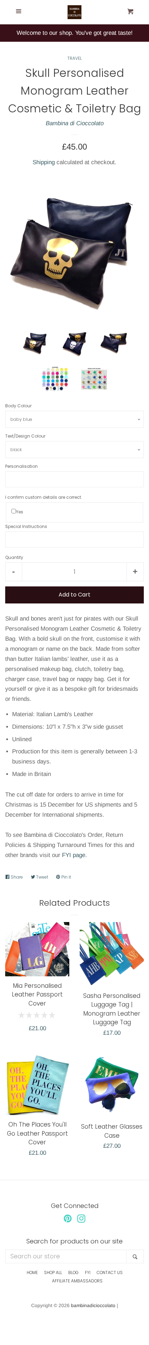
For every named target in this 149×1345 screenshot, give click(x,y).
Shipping (44, 162)
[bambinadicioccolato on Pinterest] (67, 1220)
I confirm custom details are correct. (43, 497)
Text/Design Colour (25, 436)
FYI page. (74, 855)
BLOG (73, 1272)
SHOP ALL (53, 1272)
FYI (87, 1272)
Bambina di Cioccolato (75, 123)
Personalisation (21, 466)
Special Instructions (26, 526)
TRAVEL (74, 58)
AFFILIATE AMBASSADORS (77, 1281)
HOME (32, 1272)
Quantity (14, 557)
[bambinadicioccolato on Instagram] (81, 1220)
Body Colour (18, 406)
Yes (19, 512)
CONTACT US (110, 1272)
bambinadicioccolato (93, 1305)
